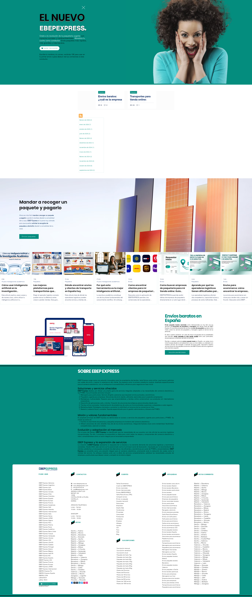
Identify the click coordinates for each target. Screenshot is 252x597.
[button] (83, 7)
